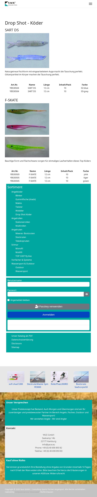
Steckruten (21, 237)
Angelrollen (16, 218)
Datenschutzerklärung (22, 339)
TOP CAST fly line (24, 256)
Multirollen (21, 225)
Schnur (14, 244)
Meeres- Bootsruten (25, 233)
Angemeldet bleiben (20, 300)
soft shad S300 (16, 384)
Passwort (11, 290)
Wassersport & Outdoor (23, 263)
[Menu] (90, 4)
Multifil (19, 252)
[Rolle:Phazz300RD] (59, 377)
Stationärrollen (23, 222)
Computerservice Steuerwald (27, 492)
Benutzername (14, 280)
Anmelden (49, 314)
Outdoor (20, 267)
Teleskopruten (22, 241)
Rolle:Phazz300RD (59, 384)
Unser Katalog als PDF (22, 335)
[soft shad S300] (16, 377)
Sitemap (15, 347)
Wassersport (22, 271)
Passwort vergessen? (20, 322)
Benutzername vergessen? (22, 327)
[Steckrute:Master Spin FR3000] (38, 377)
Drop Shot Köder (24, 214)
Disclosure (16, 343)
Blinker (19, 195)
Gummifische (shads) (26, 199)
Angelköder (17, 191)
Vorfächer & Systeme (21, 259)
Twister (19, 207)
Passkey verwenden (50, 306)
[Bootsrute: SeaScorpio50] (81, 377)
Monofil (19, 248)
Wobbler (20, 210)
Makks (19, 203)
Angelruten (16, 229)
